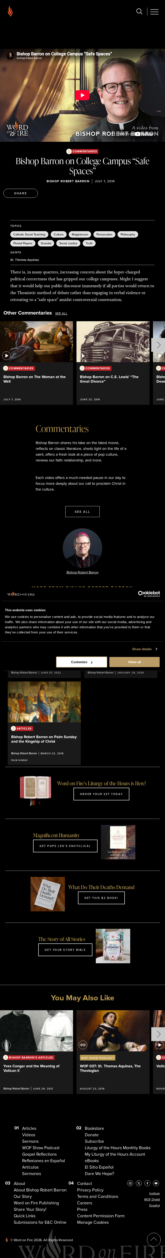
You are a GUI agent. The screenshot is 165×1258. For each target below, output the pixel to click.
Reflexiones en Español (43, 1160)
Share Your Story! (30, 1209)
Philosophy (128, 234)
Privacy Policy (90, 1190)
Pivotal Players (22, 243)
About (19, 1183)
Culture (59, 234)
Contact (84, 1183)
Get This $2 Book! (101, 898)
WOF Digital (152, 1199)
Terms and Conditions (97, 1196)
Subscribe (94, 1141)
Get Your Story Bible (65, 950)
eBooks (92, 1160)
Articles (29, 1128)
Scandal (46, 243)
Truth (89, 243)
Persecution (104, 234)
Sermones (31, 1173)
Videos (28, 1135)
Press (82, 1209)
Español (154, 1205)
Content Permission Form (101, 1216)
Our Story (23, 1196)
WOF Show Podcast (41, 1147)
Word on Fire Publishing (36, 1203)
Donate (92, 1135)
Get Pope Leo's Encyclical (65, 846)
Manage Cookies (93, 1222)
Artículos (30, 1167)
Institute (154, 1193)
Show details (142, 649)
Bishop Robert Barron (68, 181)
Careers (84, 1203)
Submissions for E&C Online (40, 1222)
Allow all (134, 662)
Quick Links (24, 1216)
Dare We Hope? (99, 1173)
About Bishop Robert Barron (40, 1190)
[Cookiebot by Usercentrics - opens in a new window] (141, 594)
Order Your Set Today (101, 794)
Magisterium (80, 234)
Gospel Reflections (39, 1154)
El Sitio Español (99, 1167)
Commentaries (85, 151)
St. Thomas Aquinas (24, 259)
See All (61, 313)
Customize (79, 662)
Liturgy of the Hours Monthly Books (118, 1147)
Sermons (30, 1141)
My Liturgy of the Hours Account (115, 1154)
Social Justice (68, 243)
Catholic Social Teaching (29, 234)
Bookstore (94, 1128)
